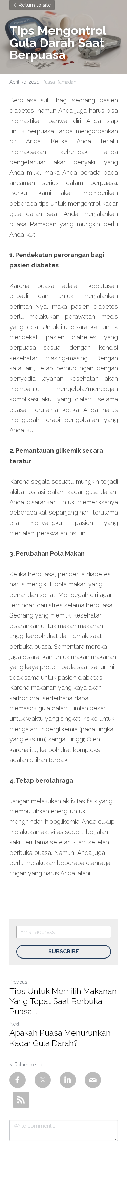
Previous (18, 982)
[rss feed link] (21, 1100)
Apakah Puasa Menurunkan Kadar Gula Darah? (60, 1038)
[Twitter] (43, 1080)
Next (14, 1024)
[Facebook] (17, 1080)
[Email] (93, 1080)
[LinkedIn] (68, 1080)
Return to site (34, 5)
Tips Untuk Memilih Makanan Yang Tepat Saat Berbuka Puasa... (63, 1001)
